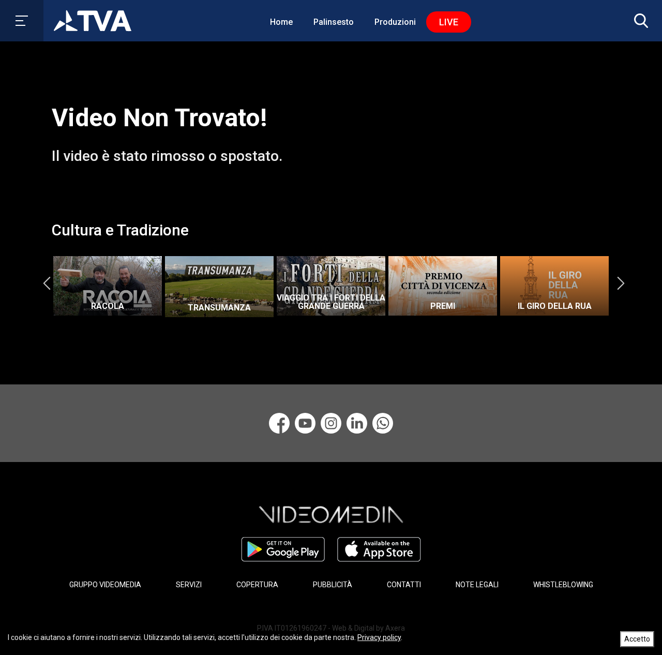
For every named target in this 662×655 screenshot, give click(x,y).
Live (448, 22)
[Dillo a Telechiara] (383, 423)
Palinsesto (333, 22)
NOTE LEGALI (477, 584)
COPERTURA (257, 584)
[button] (638, 20)
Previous (46, 283)
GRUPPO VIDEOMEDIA (105, 584)
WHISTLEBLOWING (563, 584)
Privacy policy (379, 637)
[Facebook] (279, 423)
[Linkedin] (357, 423)
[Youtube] (305, 423)
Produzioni (395, 22)
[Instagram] (331, 423)
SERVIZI (189, 584)
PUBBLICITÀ (332, 584)
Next (621, 283)
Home (281, 22)
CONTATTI (404, 584)
